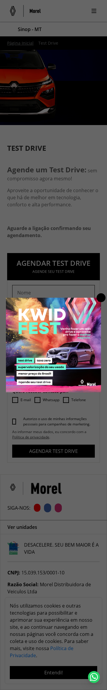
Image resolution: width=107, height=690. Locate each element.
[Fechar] (101, 297)
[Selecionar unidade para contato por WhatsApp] (94, 677)
